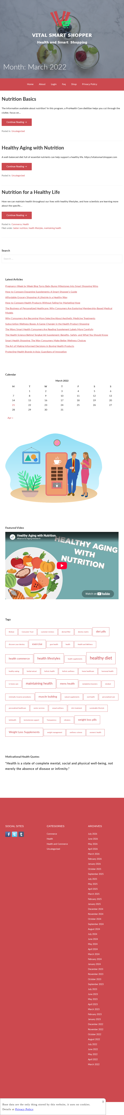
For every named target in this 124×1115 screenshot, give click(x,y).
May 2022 (93, 1054)
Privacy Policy (89, 84)
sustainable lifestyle (97, 708)
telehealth (12, 720)
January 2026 (94, 864)
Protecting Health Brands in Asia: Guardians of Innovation (36, 352)
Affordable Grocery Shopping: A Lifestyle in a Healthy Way (36, 297)
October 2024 (94, 919)
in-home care (13, 684)
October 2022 (94, 1034)
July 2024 (92, 934)
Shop (74, 84)
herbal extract (32, 671)
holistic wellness (68, 671)
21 (13, 405)
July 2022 (92, 1044)
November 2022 (95, 1029)
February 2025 (95, 899)
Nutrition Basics (19, 99)
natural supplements (72, 697)
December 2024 (95, 909)
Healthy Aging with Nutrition (33, 148)
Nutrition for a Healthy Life (31, 192)
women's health (95, 732)
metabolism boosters (90, 684)
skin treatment (76, 708)
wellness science (76, 732)
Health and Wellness (85, 644)
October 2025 (94, 869)
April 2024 (93, 949)
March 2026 (94, 854)
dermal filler (66, 632)
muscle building (48, 696)
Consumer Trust (27, 632)
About (42, 84)
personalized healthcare (17, 708)
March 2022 (94, 1065)
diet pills (101, 631)
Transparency (51, 720)
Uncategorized (18, 131)
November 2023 (95, 974)
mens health (67, 683)
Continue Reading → (17, 122)
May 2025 (93, 884)
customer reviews (47, 632)
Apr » (10, 418)
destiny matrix (83, 632)
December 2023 (95, 969)
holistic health (49, 671)
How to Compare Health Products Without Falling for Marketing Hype (42, 303)
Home (30, 84)
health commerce (19, 658)
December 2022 (95, 1024)
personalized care (108, 697)
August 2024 (94, 929)
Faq (64, 84)
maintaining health (52, 228)
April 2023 (93, 1004)
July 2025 (92, 879)
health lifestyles (36, 228)
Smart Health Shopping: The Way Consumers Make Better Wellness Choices (45, 340)
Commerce (16, 224)
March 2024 (94, 954)
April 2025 (93, 889)
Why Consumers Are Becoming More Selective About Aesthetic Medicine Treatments (50, 318)
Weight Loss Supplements (24, 732)
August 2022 (94, 1039)
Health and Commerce (57, 844)
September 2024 (96, 924)
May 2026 (93, 844)
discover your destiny (17, 644)
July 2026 (92, 834)
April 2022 (93, 1060)
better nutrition (20, 228)
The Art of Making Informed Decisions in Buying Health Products (39, 346)
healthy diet (101, 658)
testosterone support (31, 720)
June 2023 (93, 994)
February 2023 (95, 1014)
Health (26, 224)
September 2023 (96, 984)
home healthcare (88, 671)
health (68, 644)
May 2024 (93, 944)
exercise (37, 644)
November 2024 (95, 914)
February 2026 (95, 859)
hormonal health (107, 671)
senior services (39, 708)
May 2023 (93, 999)
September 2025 (96, 874)
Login (54, 84)
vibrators (67, 720)
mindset (108, 684)
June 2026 (93, 839)
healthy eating (14, 671)
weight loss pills (87, 720)
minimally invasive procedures (20, 697)
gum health (54, 644)
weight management (54, 732)
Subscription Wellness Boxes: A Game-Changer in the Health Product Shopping (47, 324)
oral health (91, 697)
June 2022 (93, 1049)
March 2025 (94, 894)
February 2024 (95, 959)
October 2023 (94, 979)
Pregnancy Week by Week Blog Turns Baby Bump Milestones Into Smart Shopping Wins (51, 286)
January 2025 (94, 904)
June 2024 (93, 939)
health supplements (75, 659)
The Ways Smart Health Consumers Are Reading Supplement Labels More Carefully (49, 329)
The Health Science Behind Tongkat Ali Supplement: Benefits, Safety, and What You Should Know (56, 335)
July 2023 (92, 989)
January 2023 (94, 1019)
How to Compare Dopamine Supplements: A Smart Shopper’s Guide (41, 292)
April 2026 (93, 849)
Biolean (11, 632)
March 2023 (94, 1009)
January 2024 (94, 964)
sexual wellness (58, 708)
